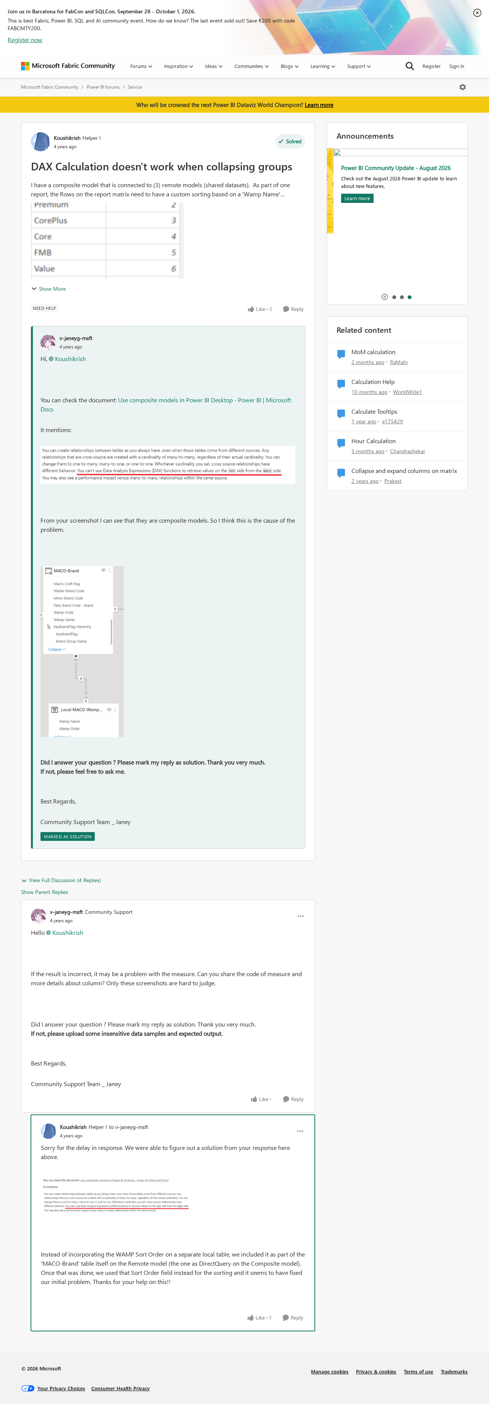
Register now (25, 40)
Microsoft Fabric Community (49, 87)
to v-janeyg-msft (128, 1126)
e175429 (392, 421)
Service (135, 87)
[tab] (394, 297)
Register (432, 66)
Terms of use (418, 1371)
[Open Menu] (462, 87)
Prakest (393, 480)
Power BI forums (103, 87)
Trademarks (454, 1371)
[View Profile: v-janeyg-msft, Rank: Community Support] (38, 916)
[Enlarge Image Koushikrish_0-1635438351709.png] (117, 1195)
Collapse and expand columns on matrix (404, 470)
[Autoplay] (385, 297)
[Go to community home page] (68, 66)
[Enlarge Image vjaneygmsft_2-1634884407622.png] (167, 465)
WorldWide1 (407, 391)
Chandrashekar (407, 451)
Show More (52, 288)
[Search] (410, 66)
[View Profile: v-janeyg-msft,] (48, 342)
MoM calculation (373, 352)
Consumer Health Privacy (120, 1388)
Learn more (319, 104)
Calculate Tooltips (374, 411)
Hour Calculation (373, 441)
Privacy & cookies (376, 1371)
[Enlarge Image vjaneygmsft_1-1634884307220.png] (82, 651)
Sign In (456, 66)
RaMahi (399, 362)
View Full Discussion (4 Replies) (65, 880)
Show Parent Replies (44, 892)
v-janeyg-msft (76, 338)
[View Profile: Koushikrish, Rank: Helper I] (40, 141)
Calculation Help (373, 381)
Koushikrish (67, 137)
